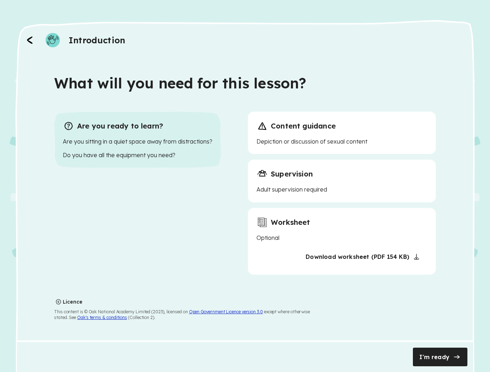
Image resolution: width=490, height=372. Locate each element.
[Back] (30, 40)
